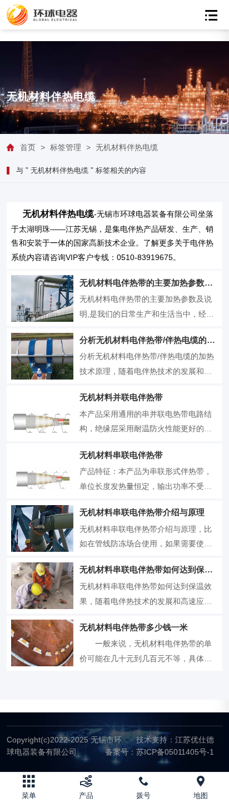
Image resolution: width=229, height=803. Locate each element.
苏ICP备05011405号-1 (159, 751)
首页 (28, 147)
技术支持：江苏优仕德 (175, 739)
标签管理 (65, 147)
